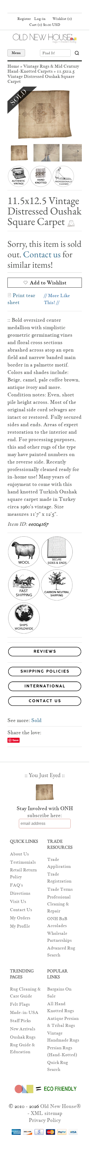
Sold (36, 720)
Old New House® (60, 1106)
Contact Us (21, 909)
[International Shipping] (44, 687)
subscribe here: (44, 815)
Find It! (48, 53)
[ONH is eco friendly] (45, 1094)
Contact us (42, 254)
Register (24, 18)
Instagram (53, 6)
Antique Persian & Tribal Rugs (63, 1022)
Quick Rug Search (57, 1066)
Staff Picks (20, 1020)
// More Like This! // (57, 299)
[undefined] (44, 114)
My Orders (20, 918)
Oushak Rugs (22, 1037)
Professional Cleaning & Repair (59, 904)
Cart (44, 24)
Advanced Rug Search (61, 951)
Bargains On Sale (59, 993)
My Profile (20, 926)
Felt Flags (20, 1004)
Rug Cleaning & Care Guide (25, 993)
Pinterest (43, 6)
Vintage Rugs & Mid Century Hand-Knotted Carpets (43, 69)
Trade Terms (60, 889)
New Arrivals (22, 1029)
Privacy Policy (45, 1120)
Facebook (34, 6)
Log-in (39, 18)
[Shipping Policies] (44, 672)
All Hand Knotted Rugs (60, 1007)
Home (13, 66)
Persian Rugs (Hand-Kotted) (62, 1051)
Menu (16, 53)
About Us (19, 854)
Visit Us (18, 901)
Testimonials (23, 862)
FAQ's (16, 885)
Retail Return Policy (23, 873)
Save (15, 740)
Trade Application (59, 863)
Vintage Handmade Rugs (63, 1037)
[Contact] (44, 702)
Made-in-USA (24, 1012)
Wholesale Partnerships (59, 937)
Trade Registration (59, 878)
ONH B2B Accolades (57, 922)
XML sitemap (46, 1113)
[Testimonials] (44, 656)
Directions (20, 893)
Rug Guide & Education (22, 1048)
